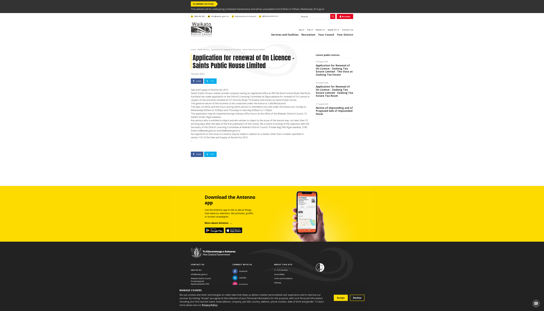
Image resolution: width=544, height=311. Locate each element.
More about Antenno (216, 222)
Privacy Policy (209, 305)
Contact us (347, 29)
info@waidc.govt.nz (199, 274)
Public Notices (203, 49)
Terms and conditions (283, 278)
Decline (357, 297)
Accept (341, 297)
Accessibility (279, 274)
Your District (345, 34)
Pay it (310, 29)
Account (346, 16)
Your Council (326, 34)
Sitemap (277, 282)
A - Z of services (281, 270)
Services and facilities (284, 34)
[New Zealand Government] (213, 255)
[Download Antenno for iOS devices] (233, 230)
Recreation (308, 34)
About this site (283, 264)
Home (193, 49)
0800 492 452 (196, 270)
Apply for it (333, 29)
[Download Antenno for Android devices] (214, 230)
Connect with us (242, 264)
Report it (320, 29)
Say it (301, 29)
